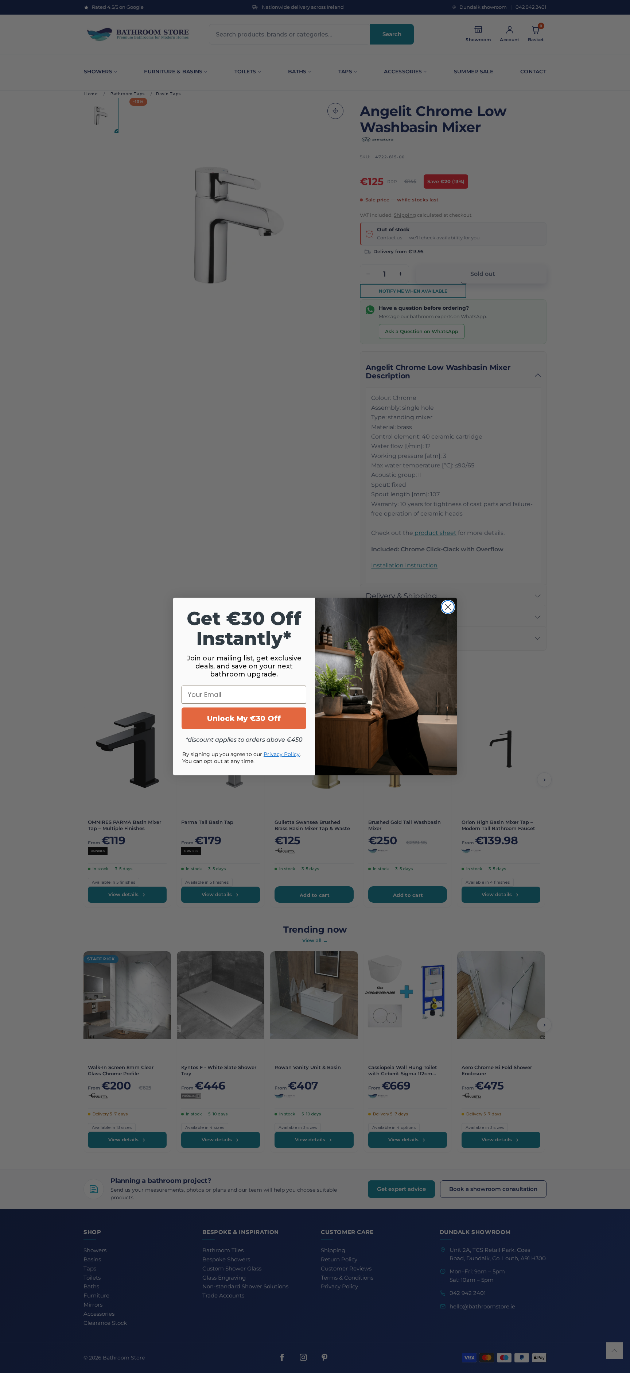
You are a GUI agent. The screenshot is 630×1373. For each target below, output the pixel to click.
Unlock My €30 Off (244, 718)
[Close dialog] (448, 607)
